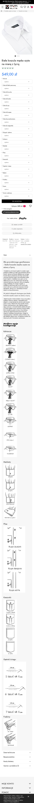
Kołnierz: (5, 139)
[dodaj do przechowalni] (30, 206)
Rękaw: (4, 173)
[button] (3, 7)
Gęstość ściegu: (6, 166)
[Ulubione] (25, 7)
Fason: (4, 186)
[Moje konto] (28, 7)
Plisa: (4, 153)
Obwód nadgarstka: (7, 126)
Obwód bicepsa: (7, 112)
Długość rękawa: (7, 132)
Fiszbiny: (4, 179)
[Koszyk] (31, 7)
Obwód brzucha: (7, 92)
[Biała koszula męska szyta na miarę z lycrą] (17, 34)
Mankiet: (4, 146)
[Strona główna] (11, 7)
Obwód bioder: (6, 99)
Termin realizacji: (7, 193)
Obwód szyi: (6, 105)
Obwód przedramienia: (8, 119)
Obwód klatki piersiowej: (9, 85)
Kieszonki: (5, 159)
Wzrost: (4, 78)
